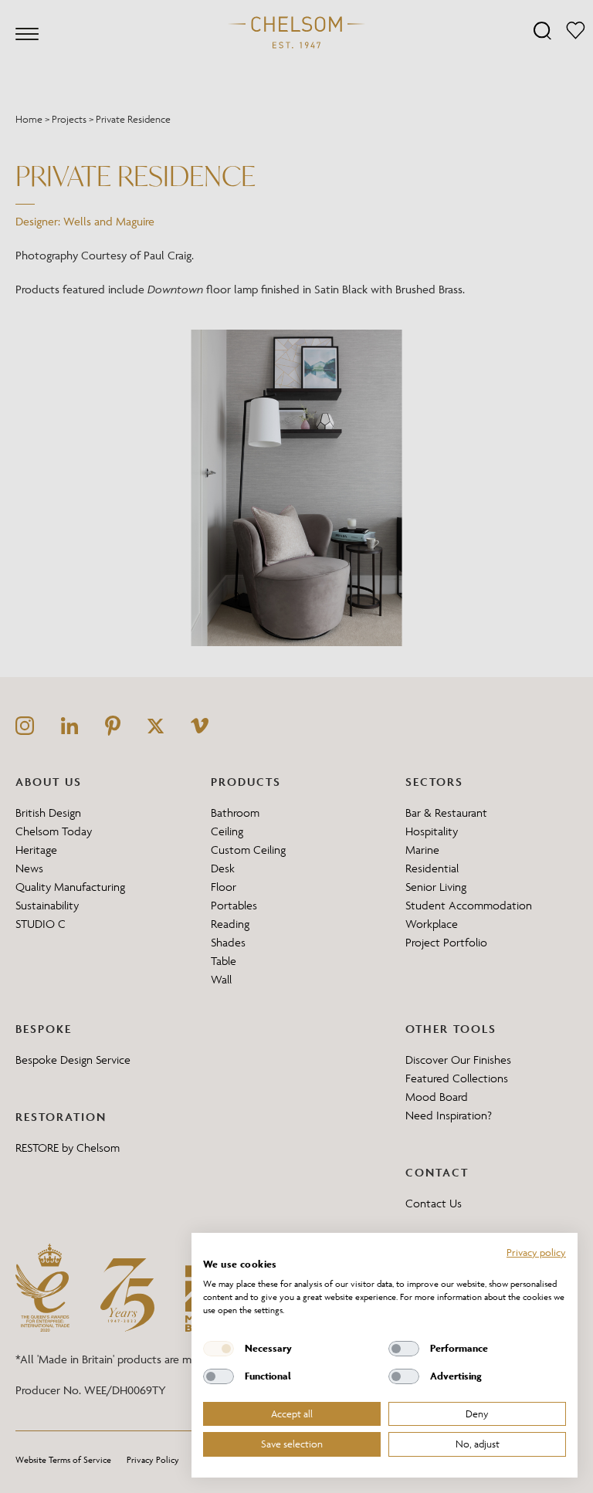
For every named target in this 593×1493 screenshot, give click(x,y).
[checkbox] (218, 1348)
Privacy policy (536, 1252)
